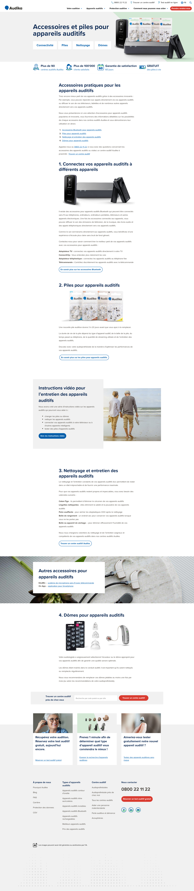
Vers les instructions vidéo (52, 435)
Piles (65, 45)
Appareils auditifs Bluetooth (74, 811)
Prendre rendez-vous (181, 8)
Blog (35, 792)
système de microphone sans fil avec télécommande (71, 582)
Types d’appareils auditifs (71, 784)
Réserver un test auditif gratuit (137, 798)
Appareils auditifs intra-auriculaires (72, 799)
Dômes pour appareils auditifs (75, 140)
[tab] (74, 8)
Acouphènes (97, 818)
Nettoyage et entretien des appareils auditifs (81, 137)
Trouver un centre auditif (79, 153)
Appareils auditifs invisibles (74, 806)
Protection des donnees (43, 807)
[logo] (13, 8)
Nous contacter (129, 782)
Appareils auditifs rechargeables (69, 817)
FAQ (35, 797)
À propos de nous (42, 782)
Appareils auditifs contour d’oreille (73, 792)
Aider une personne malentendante (100, 806)
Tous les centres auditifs (102, 800)
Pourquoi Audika (40, 787)
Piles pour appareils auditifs (74, 133)
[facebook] (123, 810)
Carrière (36, 802)
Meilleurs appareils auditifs (74, 824)
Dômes (102, 45)
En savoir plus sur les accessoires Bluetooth (81, 269)
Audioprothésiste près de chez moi (103, 794)
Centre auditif (99, 782)
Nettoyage (83, 45)
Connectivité (45, 45)
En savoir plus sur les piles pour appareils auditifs (84, 357)
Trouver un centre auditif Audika (75, 543)
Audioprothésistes (100, 787)
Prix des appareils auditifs (73, 829)
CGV (35, 812)
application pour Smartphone (60, 586)
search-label (191, 3)
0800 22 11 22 (80, 146)
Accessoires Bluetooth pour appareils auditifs (81, 129)
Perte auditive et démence (103, 813)
